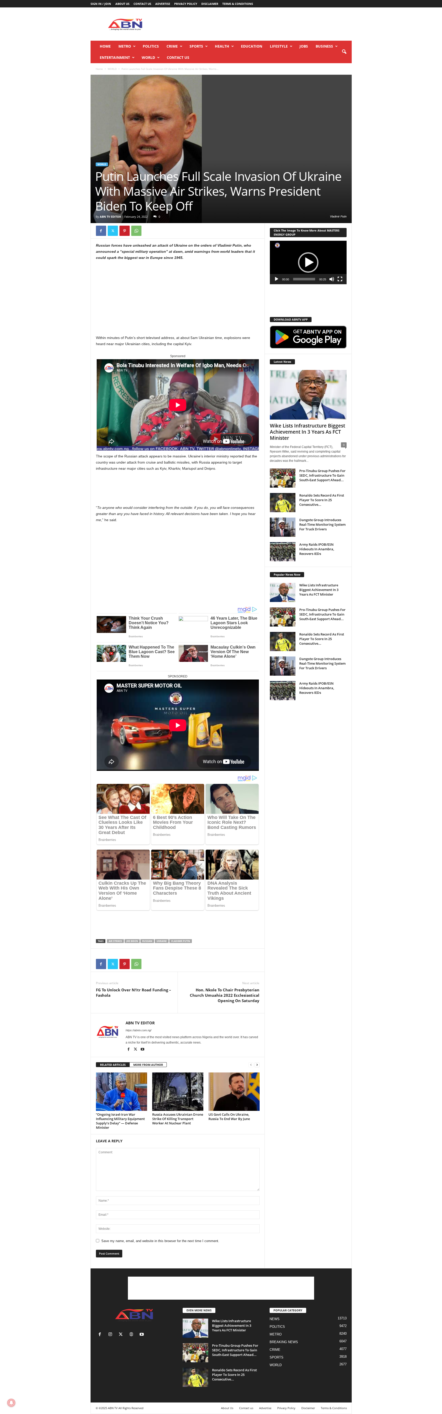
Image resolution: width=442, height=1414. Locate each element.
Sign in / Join (101, 4)
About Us (122, 4)
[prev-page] (250, 1065)
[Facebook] (101, 231)
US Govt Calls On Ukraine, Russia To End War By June (229, 1116)
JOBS (304, 46)
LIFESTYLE (279, 46)
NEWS (275, 1319)
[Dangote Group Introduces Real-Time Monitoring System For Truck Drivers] (282, 527)
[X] (113, 231)
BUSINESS (324, 46)
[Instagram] (111, 1335)
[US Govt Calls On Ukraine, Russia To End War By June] (234, 1091)
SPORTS (196, 46)
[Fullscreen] (339, 279)
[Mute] (331, 279)
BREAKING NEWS (284, 1342)
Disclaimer (209, 4)
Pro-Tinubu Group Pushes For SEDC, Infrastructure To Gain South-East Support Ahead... (322, 475)
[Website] (132, 1335)
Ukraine (162, 941)
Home (105, 46)
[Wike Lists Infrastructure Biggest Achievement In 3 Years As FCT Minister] (308, 395)
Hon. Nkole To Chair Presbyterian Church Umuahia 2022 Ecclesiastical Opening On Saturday (224, 995)
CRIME (172, 46)
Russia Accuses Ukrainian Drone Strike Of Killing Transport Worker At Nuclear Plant (177, 1118)
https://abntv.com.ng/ (138, 1030)
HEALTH (222, 46)
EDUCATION (251, 46)
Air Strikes (115, 941)
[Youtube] (142, 1049)
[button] (344, 52)
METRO (124, 46)
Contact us (142, 4)
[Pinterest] (124, 231)
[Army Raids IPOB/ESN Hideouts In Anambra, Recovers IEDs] (282, 551)
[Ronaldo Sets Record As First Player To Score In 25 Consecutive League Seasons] (282, 502)
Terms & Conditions (237, 4)
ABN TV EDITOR (110, 216)
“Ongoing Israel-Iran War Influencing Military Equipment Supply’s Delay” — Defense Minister (120, 1121)
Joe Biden (132, 941)
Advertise (162, 4)
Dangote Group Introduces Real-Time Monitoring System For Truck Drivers (322, 524)
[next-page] (257, 1065)
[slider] (304, 279)
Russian (147, 941)
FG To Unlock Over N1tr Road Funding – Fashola (133, 992)
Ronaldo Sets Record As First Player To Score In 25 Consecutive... (321, 500)
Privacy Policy (185, 4)
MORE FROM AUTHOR (148, 1065)
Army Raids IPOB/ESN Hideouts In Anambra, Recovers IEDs (316, 549)
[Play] (276, 279)
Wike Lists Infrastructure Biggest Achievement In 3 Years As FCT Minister (307, 431)
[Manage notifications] (11, 1403)
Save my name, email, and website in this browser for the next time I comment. (160, 1241)
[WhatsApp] (136, 231)
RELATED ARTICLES (113, 1065)
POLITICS (151, 46)
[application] (308, 262)
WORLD (148, 57)
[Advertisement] (258, 24)
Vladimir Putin (180, 941)
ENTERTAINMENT (115, 57)
